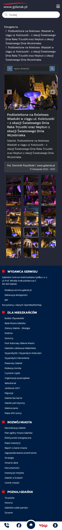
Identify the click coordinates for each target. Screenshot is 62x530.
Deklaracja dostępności (16, 295)
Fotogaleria (11, 27)
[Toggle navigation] (58, 6)
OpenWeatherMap (33, 305)
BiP (6, 300)
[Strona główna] (6, 525)
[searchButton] (52, 68)
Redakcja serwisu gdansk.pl (18, 290)
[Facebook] (19, 525)
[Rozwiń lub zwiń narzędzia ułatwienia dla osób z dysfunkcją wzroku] (55, 525)
